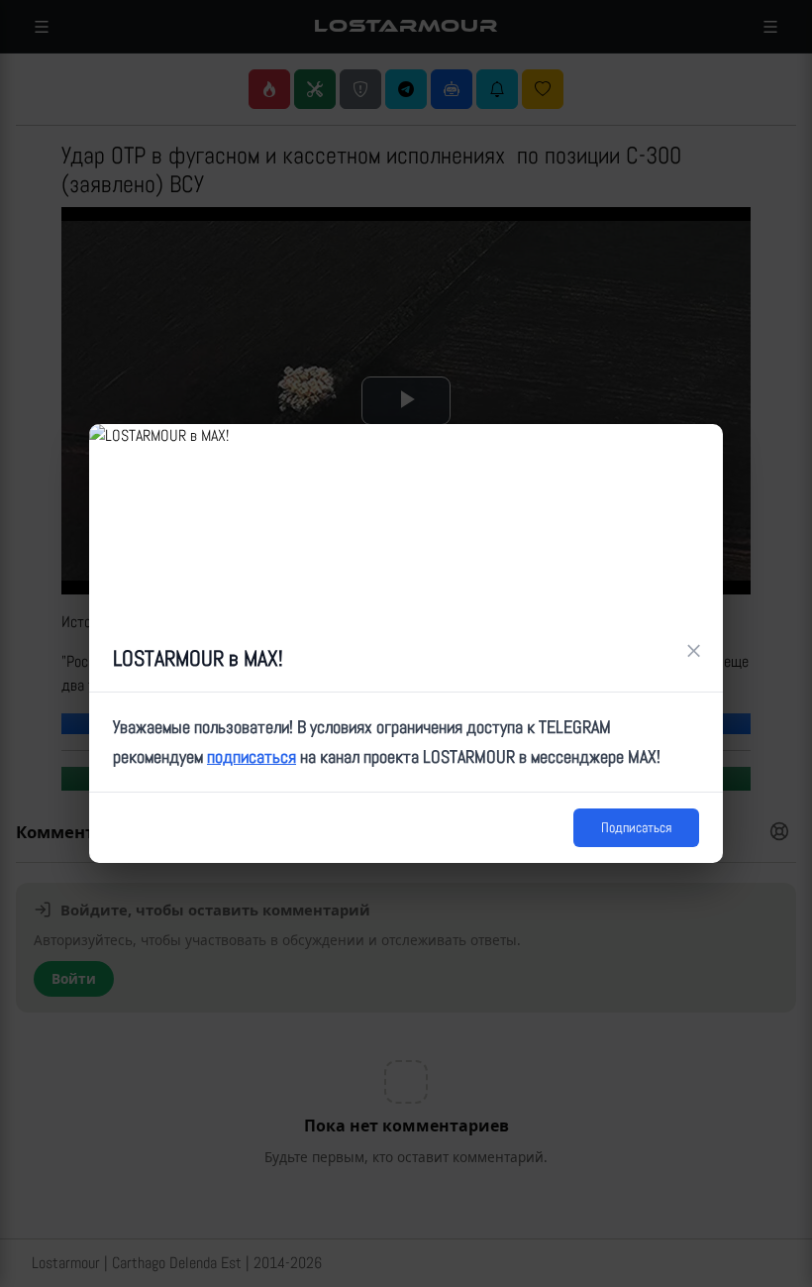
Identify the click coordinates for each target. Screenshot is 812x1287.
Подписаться (636, 827)
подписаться (251, 756)
